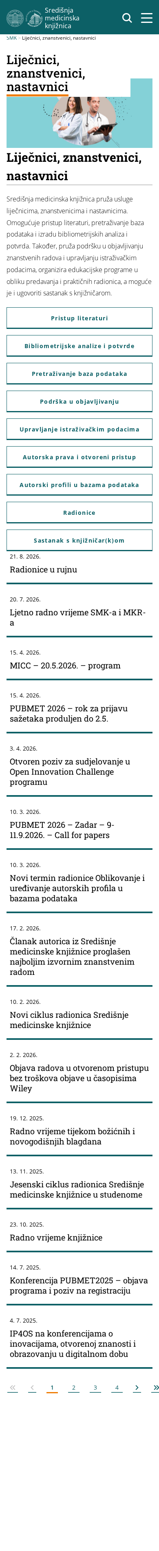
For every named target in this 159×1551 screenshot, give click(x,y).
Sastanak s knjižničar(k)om (79, 540)
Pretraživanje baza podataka (80, 374)
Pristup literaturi (79, 318)
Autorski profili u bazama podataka (79, 485)
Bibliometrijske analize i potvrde (79, 346)
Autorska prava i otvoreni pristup (79, 457)
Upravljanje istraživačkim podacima (80, 429)
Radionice (79, 512)
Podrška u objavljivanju (79, 401)
